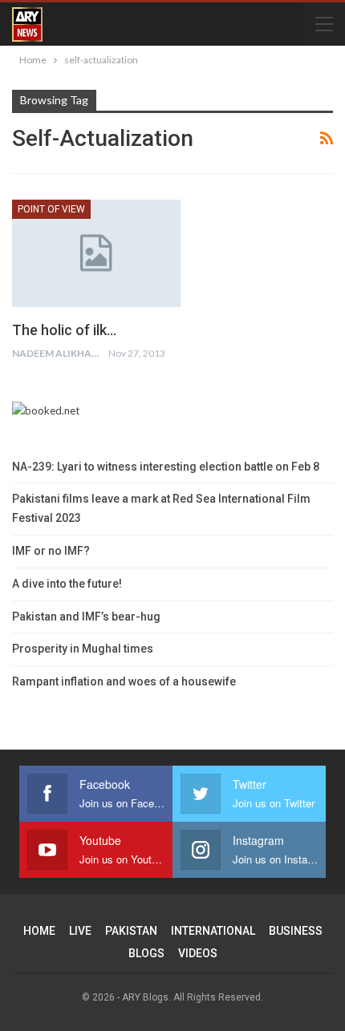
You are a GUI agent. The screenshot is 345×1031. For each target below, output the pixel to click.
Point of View (51, 209)
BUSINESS (296, 930)
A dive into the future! (67, 583)
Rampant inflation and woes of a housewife (124, 681)
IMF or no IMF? (51, 550)
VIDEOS (197, 953)
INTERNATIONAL (213, 930)
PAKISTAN (131, 930)
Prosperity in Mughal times (82, 648)
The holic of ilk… (64, 329)
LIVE (80, 930)
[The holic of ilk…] (96, 253)
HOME (39, 930)
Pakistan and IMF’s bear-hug (86, 616)
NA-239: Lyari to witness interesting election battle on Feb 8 (165, 466)
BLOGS (146, 953)
